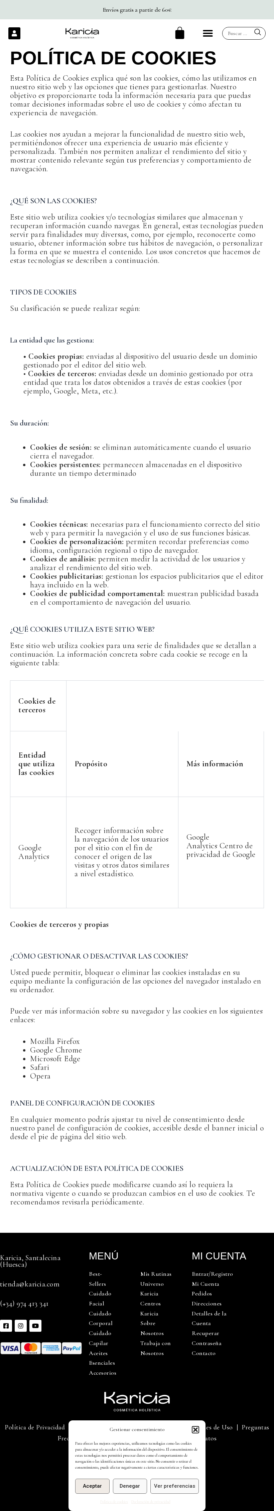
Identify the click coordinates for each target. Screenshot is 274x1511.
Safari (39, 1067)
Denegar (130, 1486)
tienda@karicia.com (29, 1283)
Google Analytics (202, 841)
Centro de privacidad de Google (221, 850)
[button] (195, 1429)
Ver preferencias (174, 1486)
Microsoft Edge (55, 1059)
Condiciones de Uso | (210, 1427)
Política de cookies (114, 1501)
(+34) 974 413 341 (24, 1303)
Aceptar (92, 1486)
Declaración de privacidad (150, 1501)
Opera (40, 1076)
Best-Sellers (97, 1278)
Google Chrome (56, 1050)
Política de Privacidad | (37, 1427)
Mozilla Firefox (55, 1041)
